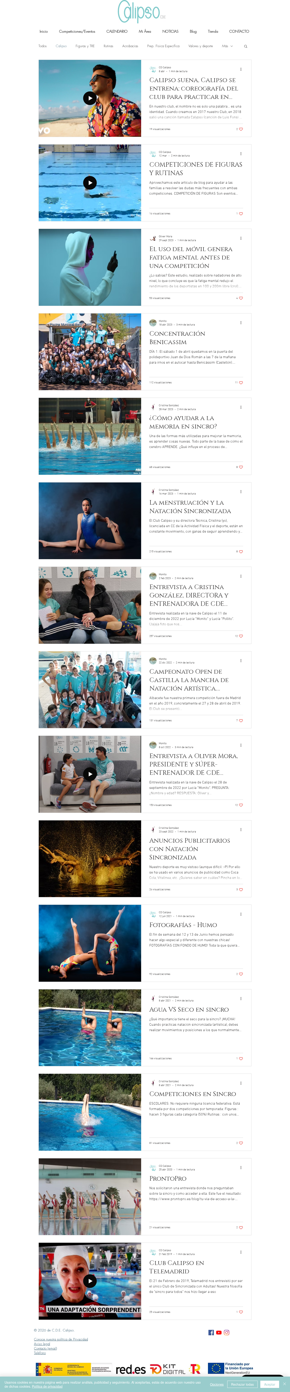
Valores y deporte (200, 46)
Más (225, 46)
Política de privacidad (47, 1386)
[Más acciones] (242, 69)
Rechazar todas (242, 1384)
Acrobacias (130, 46)
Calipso (61, 46)
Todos (43, 46)
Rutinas (108, 46)
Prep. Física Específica (163, 46)
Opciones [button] (217, 1384)
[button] (246, 46)
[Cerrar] (284, 1384)
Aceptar (269, 1384)
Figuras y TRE (85, 46)
